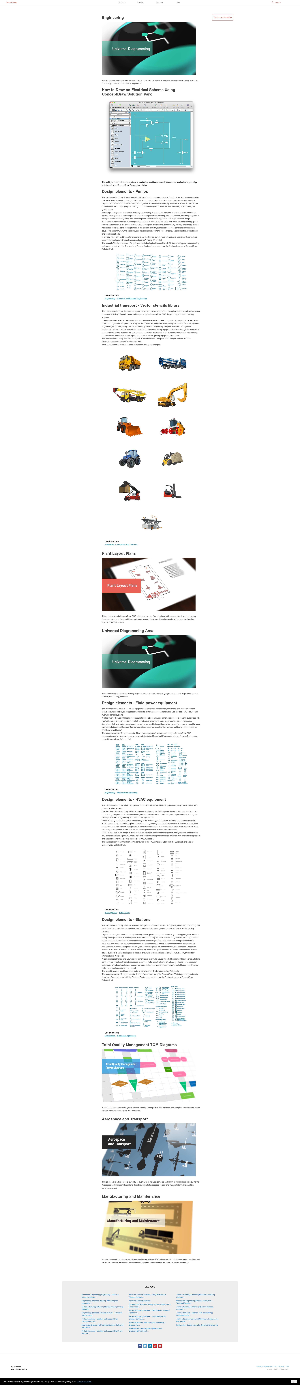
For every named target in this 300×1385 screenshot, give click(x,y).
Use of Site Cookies (84, 1381)
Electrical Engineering (126, 1035)
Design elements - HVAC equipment (134, 799)
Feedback (268, 1366)
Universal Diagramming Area (127, 630)
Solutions (140, 2)
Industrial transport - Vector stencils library (141, 305)
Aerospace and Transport (126, 544)
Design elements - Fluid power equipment (139, 702)
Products (121, 2)
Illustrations (109, 544)
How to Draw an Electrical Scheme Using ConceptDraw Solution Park (138, 92)
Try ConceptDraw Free (222, 17)
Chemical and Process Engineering (132, 298)
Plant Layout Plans (119, 553)
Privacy (281, 1366)
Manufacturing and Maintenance (131, 1196)
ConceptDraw (11, 2)
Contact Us (260, 1366)
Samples (159, 2)
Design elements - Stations (126, 919)
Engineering (113, 17)
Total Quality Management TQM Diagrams (139, 1044)
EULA (275, 1366)
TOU (287, 1366)
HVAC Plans (124, 912)
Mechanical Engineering (127, 792)
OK (294, 1382)
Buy (178, 2)
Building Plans (111, 912)
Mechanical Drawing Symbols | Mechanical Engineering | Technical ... (145, 1329)
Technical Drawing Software (139, 1300)
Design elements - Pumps (125, 191)
